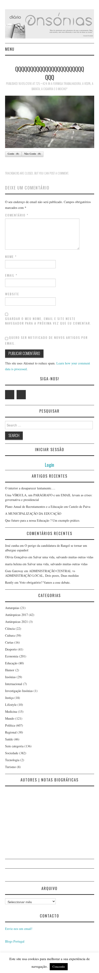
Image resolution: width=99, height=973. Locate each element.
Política (10, 725)
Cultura (10, 635)
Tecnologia (12, 760)
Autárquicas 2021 (16, 621)
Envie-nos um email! (18, 928)
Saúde (9, 739)
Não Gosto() (32, 154)
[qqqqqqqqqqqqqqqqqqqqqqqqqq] (49, 121)
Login (49, 464)
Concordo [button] (58, 966)
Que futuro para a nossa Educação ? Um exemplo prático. (42, 520)
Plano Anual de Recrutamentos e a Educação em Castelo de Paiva (47, 506)
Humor (9, 670)
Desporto (11, 649)
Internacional (13, 684)
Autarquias (12, 608)
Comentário (17, 215)
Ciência (10, 628)
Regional (11, 732)
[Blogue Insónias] (49, 23)
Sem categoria (14, 746)
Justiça (9, 697)
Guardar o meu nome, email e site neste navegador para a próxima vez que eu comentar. (48, 320)
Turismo (10, 767)
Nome (11, 256)
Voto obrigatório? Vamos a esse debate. (44, 582)
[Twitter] (9, 394)
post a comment (59, 173)
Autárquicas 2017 (16, 614)
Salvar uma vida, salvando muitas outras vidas (63, 557)
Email (11, 275)
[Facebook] (21, 394)
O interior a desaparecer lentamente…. (30, 488)
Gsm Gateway (14, 571)
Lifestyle (11, 704)
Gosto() (13, 154)
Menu (9, 49)
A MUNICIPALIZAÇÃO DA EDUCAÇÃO (33, 513)
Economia (11, 656)
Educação (11, 663)
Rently (9, 582)
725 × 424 (41, 83)
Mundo (9, 718)
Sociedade (11, 753)
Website (12, 294)
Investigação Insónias (19, 691)
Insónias (10, 677)
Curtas (9, 642)
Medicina (11, 711)
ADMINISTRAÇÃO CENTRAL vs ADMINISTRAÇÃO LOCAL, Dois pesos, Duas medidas (42, 573)
